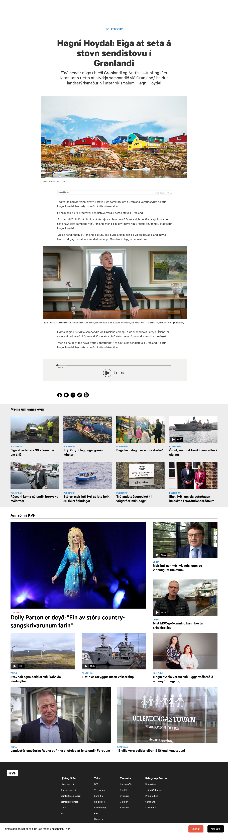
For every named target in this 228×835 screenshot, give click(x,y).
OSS (96, 784)
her (68, 829)
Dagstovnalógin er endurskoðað (139, 451)
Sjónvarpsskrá (68, 790)
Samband (150, 802)
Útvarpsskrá (67, 784)
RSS (96, 814)
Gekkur (124, 802)
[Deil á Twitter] (67, 395)
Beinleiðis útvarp (70, 802)
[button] (107, 373)
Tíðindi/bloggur (153, 790)
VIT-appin (99, 790)
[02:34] (114, 651)
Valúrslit (124, 808)
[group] (122, 373)
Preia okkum (152, 796)
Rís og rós (99, 802)
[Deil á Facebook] (60, 395)
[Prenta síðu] (86, 395)
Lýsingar (124, 796)
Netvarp (98, 819)
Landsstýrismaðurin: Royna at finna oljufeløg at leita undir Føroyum (60, 751)
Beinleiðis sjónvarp (71, 796)
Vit (62, 814)
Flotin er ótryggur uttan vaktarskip (108, 677)
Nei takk (215, 829)
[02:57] (43, 651)
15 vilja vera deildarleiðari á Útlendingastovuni (151, 751)
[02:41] (185, 598)
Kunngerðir (126, 784)
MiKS (63, 808)
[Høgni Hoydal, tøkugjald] (115, 282)
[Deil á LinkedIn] (73, 395)
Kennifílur (99, 796)
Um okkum (151, 784)
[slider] (137, 373)
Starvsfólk (151, 808)
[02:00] (185, 540)
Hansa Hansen (63, 192)
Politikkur (114, 29)
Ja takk (196, 829)
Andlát (123, 790)
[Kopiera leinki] (79, 395)
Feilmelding (100, 808)
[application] (115, 372)
